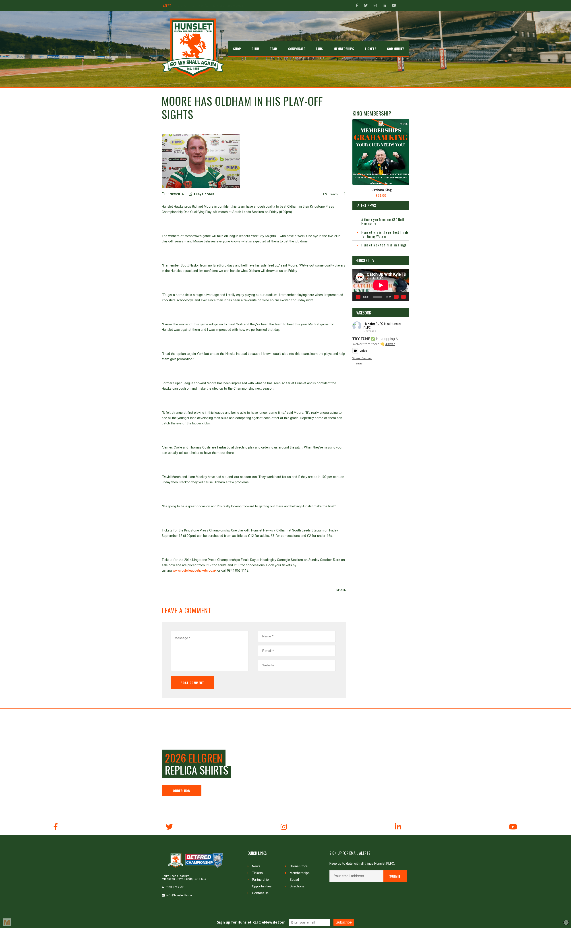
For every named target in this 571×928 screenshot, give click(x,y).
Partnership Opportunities (262, 883)
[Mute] (396, 297)
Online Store (299, 866)
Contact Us (260, 893)
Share (359, 363)
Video (363, 350)
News (256, 866)
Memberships (300, 873)
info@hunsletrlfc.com (180, 895)
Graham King (382, 190)
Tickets (257, 873)
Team (333, 194)
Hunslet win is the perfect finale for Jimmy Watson (385, 234)
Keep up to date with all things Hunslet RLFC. (362, 864)
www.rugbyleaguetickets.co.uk (194, 570)
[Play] (358, 297)
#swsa (390, 344)
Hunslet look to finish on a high (197, 5)
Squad (294, 880)
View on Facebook (362, 358)
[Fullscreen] (403, 297)
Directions (297, 886)
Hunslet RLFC (373, 324)
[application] (380, 285)
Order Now (181, 790)
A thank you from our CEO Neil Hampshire (382, 221)
